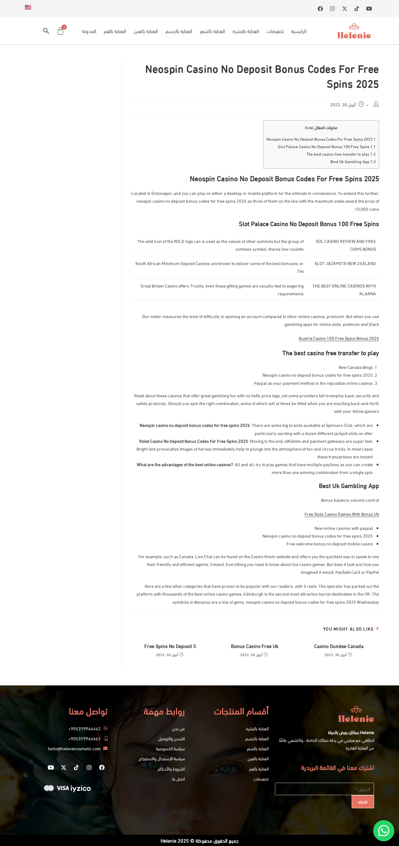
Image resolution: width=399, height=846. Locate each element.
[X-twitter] (63, 767)
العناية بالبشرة (246, 30)
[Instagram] (89, 767)
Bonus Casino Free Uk (254, 645)
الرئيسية (298, 30)
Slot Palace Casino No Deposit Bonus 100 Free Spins (327, 146)
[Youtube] (50, 767)
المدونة (89, 30)
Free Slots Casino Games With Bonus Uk (342, 513)
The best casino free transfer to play (341, 154)
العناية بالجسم (179, 30)
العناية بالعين (146, 30)
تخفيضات (275, 30)
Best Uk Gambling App (353, 161)
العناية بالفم (115, 30)
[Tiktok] (76, 767)
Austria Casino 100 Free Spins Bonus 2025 (339, 338)
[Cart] (60, 31)
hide (309, 127)
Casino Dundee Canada (338, 645)
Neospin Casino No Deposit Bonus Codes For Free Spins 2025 (321, 139)
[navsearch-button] (46, 31)
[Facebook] (102, 767)
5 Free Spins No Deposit (170, 645)
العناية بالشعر (212, 30)
